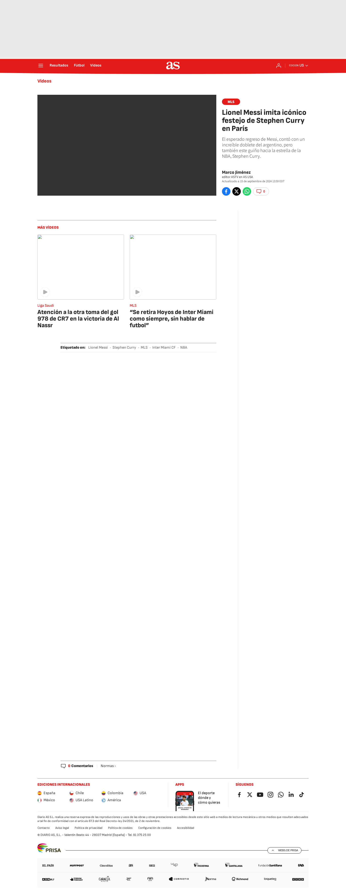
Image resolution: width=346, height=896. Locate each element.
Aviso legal (62, 828)
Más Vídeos (48, 227)
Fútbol (79, 65)
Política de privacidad (88, 828)
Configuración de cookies (154, 828)
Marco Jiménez (236, 172)
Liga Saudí (45, 305)
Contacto (43, 828)
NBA (183, 347)
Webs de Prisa (288, 850)
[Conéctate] (279, 65)
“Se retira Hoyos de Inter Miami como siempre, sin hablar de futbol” (171, 319)
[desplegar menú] (40, 65)
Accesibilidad (185, 828)
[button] (261, 191)
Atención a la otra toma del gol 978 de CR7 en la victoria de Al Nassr (78, 319)
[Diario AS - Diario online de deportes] (173, 65)
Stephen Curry (124, 347)
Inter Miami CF (164, 347)
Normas (107, 766)
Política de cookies (120, 828)
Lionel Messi (98, 347)
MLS (231, 101)
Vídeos (95, 65)
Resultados (59, 65)
